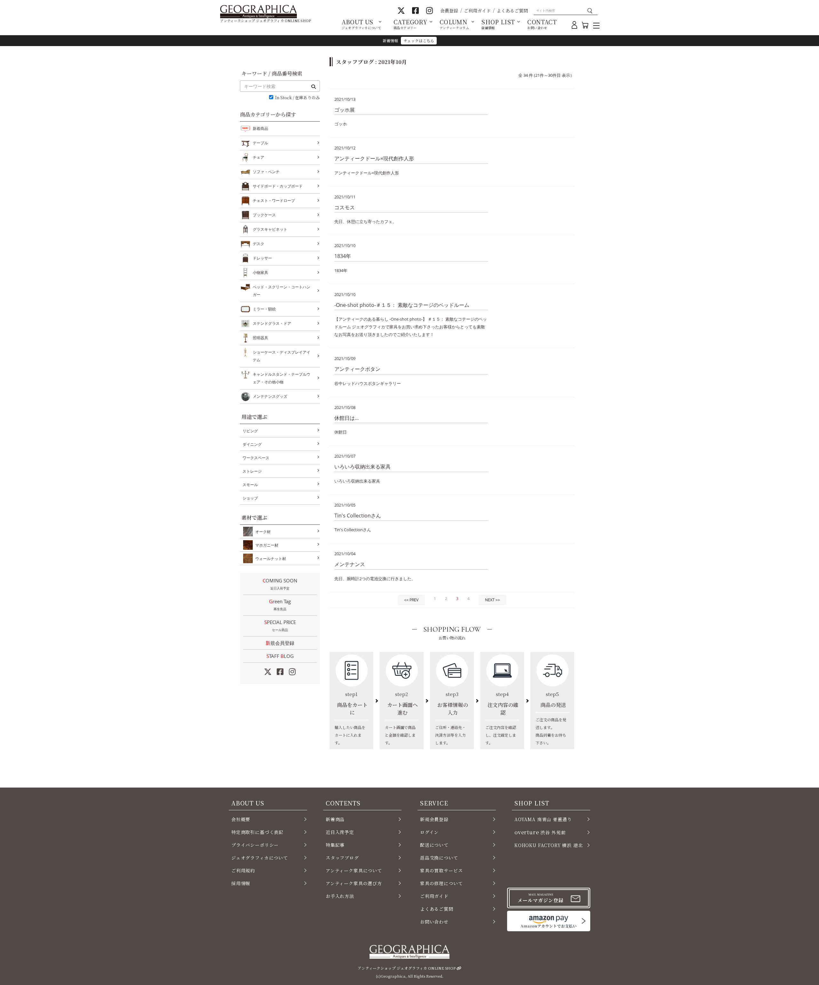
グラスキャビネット (270, 229)
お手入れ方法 (340, 896)
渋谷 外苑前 (540, 832)
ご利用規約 (243, 870)
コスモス (344, 207)
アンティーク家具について (354, 870)
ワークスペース (256, 457)
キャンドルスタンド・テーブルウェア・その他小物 (281, 378)
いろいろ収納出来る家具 (362, 466)
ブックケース (264, 214)
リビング (250, 431)
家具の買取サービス (441, 870)
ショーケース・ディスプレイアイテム (281, 356)
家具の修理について (441, 883)
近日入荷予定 (340, 832)
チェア (258, 157)
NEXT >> (492, 600)
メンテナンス (349, 564)
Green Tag (280, 604)
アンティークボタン (357, 368)
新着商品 (260, 128)
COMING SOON (280, 583)
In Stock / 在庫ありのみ (297, 98)
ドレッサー (262, 258)
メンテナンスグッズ (270, 396)
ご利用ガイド (477, 10)
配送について (434, 845)
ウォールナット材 (270, 558)
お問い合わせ (434, 921)
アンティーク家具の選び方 (354, 883)
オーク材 (263, 531)
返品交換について (439, 857)
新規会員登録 (280, 643)
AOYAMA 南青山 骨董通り (543, 819)
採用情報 (240, 883)
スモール (250, 484)
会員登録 (449, 10)
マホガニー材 (266, 545)
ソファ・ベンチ (266, 171)
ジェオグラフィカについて (259, 857)
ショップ (250, 498)
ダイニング (252, 444)
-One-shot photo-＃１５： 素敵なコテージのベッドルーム (401, 304)
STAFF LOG (280, 656)
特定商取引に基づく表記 (257, 832)
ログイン (429, 832)
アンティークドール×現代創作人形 (374, 158)
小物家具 (260, 272)
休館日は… (346, 417)
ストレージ (252, 471)
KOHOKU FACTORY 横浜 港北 (548, 845)
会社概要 (240, 819)
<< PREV (411, 600)
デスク (258, 243)
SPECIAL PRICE (280, 625)
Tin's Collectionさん (357, 515)
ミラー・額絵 (264, 309)
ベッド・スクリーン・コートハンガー (281, 290)
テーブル (260, 142)
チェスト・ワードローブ (274, 200)
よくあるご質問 (512, 10)
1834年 (342, 256)
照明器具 (260, 337)
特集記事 (335, 845)
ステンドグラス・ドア (272, 323)
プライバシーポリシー (255, 845)
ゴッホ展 (344, 109)
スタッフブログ (342, 857)
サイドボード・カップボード (278, 186)
